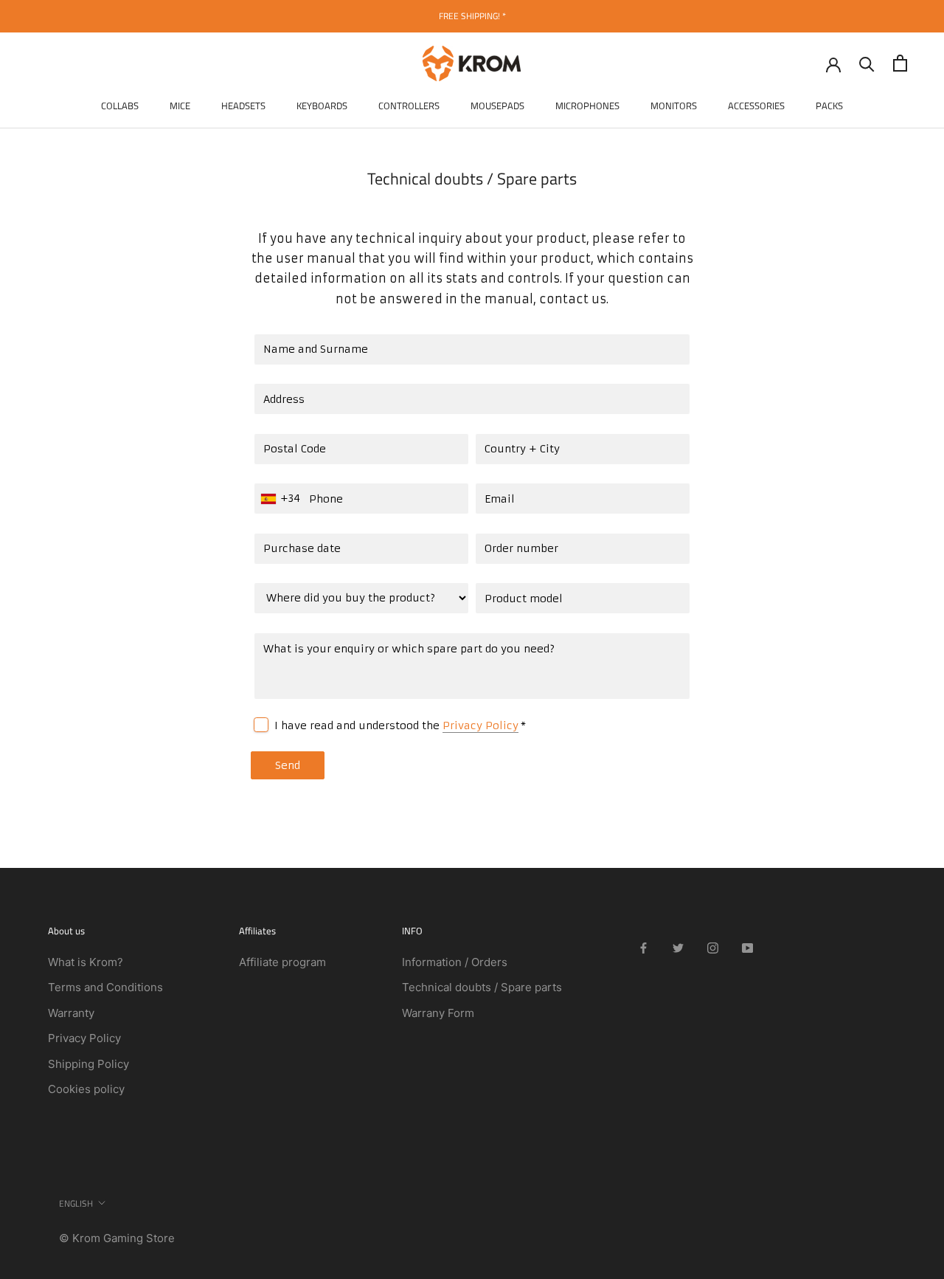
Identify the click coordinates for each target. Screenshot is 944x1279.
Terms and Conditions (105, 987)
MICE (180, 105)
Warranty (71, 1013)
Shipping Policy (88, 1064)
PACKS (829, 105)
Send (287, 765)
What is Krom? (85, 962)
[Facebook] (643, 947)
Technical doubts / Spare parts (482, 987)
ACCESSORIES (756, 105)
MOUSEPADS (497, 105)
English (76, 1203)
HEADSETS (243, 105)
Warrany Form (438, 1013)
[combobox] (282, 498)
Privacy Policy (480, 725)
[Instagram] (712, 947)
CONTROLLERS (409, 105)
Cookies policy (86, 1089)
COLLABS (120, 105)
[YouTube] (747, 947)
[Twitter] (678, 947)
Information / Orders (454, 962)
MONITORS (673, 105)
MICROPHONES (587, 105)
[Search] (867, 63)
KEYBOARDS (321, 105)
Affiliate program (282, 962)
